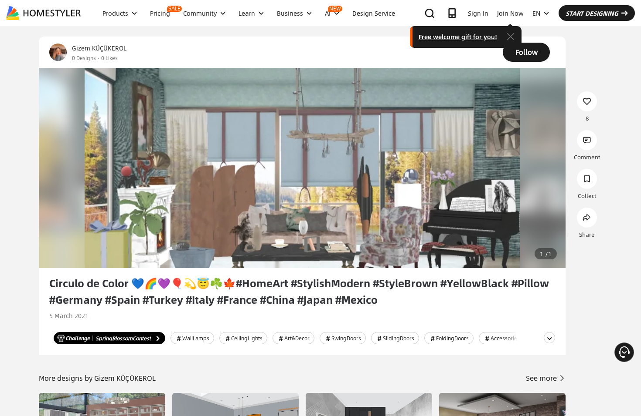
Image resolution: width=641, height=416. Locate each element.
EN (536, 13)
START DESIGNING (592, 13)
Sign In (478, 13)
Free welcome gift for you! (458, 36)
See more (542, 377)
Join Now (510, 13)
